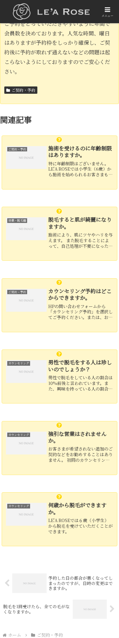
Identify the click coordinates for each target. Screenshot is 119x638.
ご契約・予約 (23, 90)
